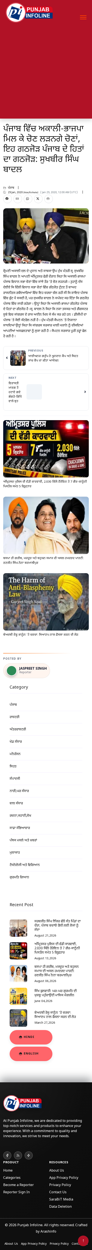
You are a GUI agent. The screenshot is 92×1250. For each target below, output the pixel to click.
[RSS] (18, 1155)
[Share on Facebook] (7, 199)
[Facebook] (7, 1155)
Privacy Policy (60, 1185)
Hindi (29, 1037)
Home (8, 1171)
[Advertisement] (46, 73)
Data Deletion (60, 1207)
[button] (83, 16)
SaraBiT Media (61, 1200)
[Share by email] (17, 199)
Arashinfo (48, 1232)
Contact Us (58, 1192)
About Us (56, 1171)
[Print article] (48, 199)
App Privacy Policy (63, 1178)
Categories (12, 1178)
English (31, 1054)
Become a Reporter (18, 1185)
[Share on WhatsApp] (28, 199)
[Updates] (29, 1155)
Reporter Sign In (16, 1192)
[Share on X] (38, 199)
